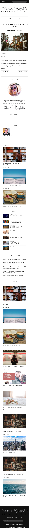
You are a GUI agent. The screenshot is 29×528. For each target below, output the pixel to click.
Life (8, 30)
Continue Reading (23, 71)
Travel (12, 30)
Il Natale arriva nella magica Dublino (14, 25)
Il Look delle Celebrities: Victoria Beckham (16, 227)
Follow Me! (5, 120)
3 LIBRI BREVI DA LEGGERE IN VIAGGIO (13, 366)
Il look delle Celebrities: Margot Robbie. (16, 248)
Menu (4, 1)
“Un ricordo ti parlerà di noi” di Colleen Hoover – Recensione (13, 430)
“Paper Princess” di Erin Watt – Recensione (15, 275)
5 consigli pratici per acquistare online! (15, 243)
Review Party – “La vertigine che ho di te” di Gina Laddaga (14, 386)
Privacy (21, 517)
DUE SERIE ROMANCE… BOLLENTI (12, 185)
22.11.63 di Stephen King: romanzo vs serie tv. (17, 259)
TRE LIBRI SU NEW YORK (9, 452)
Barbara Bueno (6, 266)
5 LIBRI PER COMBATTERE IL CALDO (12, 206)
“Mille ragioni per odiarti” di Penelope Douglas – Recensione (13, 473)
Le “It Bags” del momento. (16, 237)
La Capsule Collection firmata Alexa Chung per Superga (17, 232)
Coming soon (9, 517)
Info (16, 517)
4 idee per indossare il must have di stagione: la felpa (17, 222)
